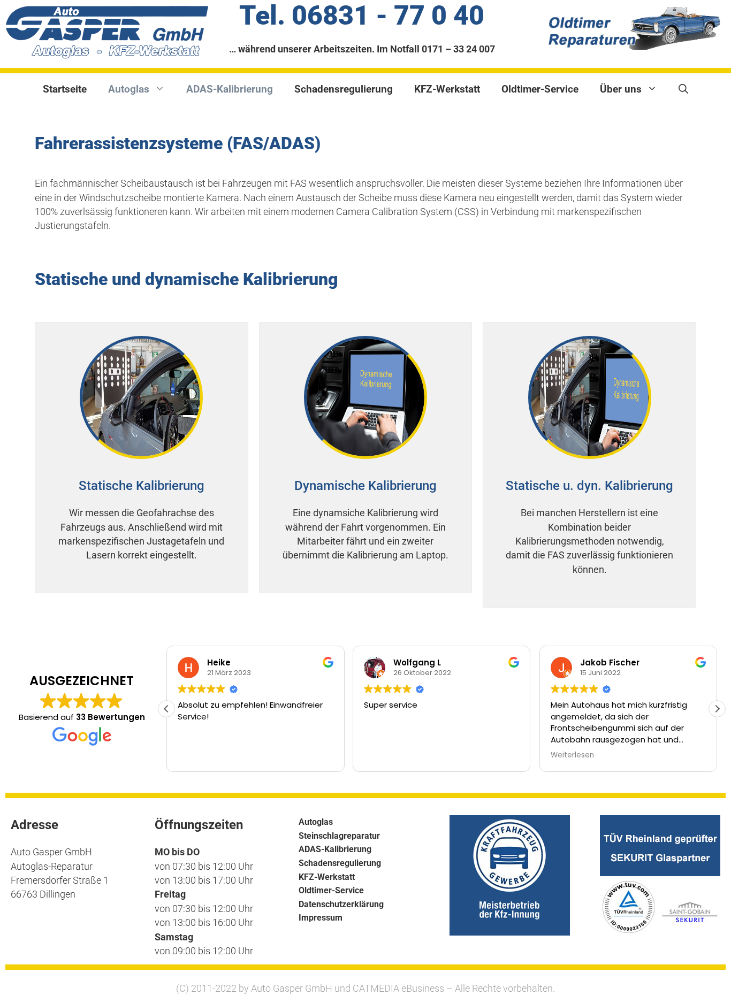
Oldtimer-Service (539, 89)
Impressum (320, 918)
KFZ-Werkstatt (447, 89)
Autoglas (128, 89)
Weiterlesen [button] (572, 755)
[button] (717, 709)
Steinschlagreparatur (339, 836)
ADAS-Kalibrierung (229, 89)
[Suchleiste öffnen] (683, 89)
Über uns (621, 89)
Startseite (65, 89)
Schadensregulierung (343, 89)
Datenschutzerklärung (341, 904)
